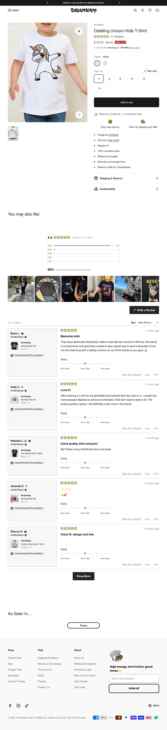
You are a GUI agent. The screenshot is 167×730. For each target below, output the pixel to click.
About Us (79, 657)
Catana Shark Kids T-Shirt (32, 545)
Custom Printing (16, 681)
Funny (83, 625)
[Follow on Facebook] (10, 705)
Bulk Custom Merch (85, 675)
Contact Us (44, 687)
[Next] (119, 2)
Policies (42, 681)
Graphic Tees (15, 669)
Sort (133, 322)
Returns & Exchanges (49, 663)
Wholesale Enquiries (85, 663)
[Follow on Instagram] (18, 705)
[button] (126, 36)
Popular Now (15, 657)
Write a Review (147, 311)
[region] (83, 289)
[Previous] (47, 2)
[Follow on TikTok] (26, 705)
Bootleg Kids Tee (28, 347)
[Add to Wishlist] (79, 114)
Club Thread (80, 681)
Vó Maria (98, 24)
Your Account (45, 669)
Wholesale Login (83, 669)
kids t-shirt (113, 140)
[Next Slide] (156, 289)
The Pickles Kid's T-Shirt (31, 455)
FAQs (41, 675)
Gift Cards (79, 687)
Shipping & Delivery (48, 657)
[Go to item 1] (13, 133)
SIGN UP (134, 688)
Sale (10, 663)
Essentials (13, 675)
